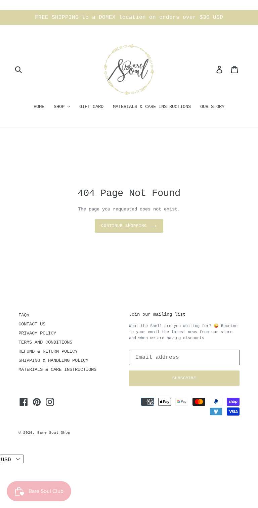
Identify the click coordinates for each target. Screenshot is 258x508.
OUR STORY (212, 106)
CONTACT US (31, 324)
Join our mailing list (157, 314)
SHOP (60, 106)
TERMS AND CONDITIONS (45, 342)
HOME (39, 106)
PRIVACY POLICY (37, 333)
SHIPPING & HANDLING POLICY (53, 360)
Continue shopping (123, 226)
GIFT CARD (91, 106)
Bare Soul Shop (53, 433)
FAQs (23, 315)
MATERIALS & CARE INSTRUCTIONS (152, 106)
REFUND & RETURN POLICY (48, 351)
